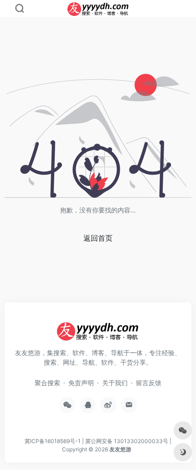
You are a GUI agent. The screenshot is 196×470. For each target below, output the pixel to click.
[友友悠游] (98, 334)
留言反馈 (148, 383)
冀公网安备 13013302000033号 (126, 441)
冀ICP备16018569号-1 (53, 441)
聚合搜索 (47, 383)
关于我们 (115, 383)
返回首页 (98, 238)
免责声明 (81, 383)
